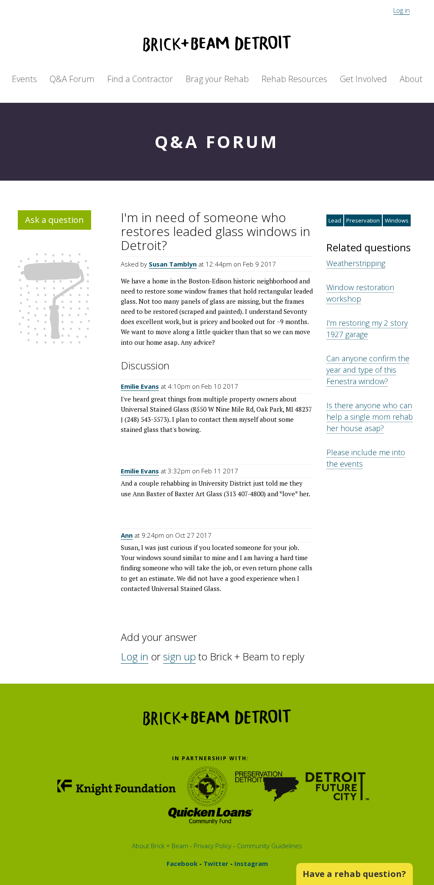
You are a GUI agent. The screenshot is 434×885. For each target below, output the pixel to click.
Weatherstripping (355, 263)
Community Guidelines (268, 845)
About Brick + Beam (160, 845)
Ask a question (54, 219)
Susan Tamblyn (173, 264)
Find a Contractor (140, 79)
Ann (127, 535)
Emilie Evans (140, 386)
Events (24, 79)
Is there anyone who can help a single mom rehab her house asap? (369, 416)
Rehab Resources (294, 79)
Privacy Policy (211, 845)
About (411, 79)
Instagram (250, 863)
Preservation (363, 220)
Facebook (182, 863)
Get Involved (363, 79)
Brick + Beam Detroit (217, 43)
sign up (179, 656)
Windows (397, 220)
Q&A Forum (72, 79)
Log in (401, 10)
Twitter (215, 863)
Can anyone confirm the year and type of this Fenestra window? (367, 369)
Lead (334, 220)
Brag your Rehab (217, 79)
